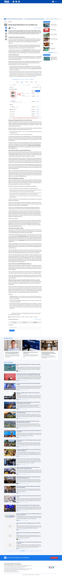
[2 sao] (36, 319)
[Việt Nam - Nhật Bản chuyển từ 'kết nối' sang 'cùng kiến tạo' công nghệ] (10, 395)
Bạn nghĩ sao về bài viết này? (13, 319)
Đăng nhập (55, 1)
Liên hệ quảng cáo (37, 574)
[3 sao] (38, 319)
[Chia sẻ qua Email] (6, 33)
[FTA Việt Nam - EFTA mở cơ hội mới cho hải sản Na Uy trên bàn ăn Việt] (10, 498)
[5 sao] (40, 319)
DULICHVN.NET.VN (7, 563)
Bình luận (6, 25)
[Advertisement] (31, 10)
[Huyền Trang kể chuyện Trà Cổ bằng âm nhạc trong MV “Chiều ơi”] (10, 526)
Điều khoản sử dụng (25, 574)
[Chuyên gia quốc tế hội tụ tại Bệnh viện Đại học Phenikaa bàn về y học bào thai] (10, 433)
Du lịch (26, 418)
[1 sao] (35, 319)
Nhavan (12, 27)
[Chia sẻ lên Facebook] (6, 31)
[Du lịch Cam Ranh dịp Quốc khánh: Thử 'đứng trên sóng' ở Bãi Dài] (10, 367)
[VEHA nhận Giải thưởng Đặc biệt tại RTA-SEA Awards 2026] (10, 508)
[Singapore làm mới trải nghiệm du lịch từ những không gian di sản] (10, 535)
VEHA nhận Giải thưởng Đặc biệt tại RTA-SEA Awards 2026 (27, 505)
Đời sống (27, 380)
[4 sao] (39, 319)
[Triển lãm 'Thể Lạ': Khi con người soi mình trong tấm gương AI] (10, 462)
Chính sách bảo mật (31, 574)
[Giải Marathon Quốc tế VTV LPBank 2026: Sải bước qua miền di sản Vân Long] (10, 443)
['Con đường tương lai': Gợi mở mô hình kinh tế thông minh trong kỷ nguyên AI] (10, 545)
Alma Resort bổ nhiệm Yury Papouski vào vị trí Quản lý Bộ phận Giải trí (12, 353)
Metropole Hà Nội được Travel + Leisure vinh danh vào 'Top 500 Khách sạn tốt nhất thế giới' (49, 353)
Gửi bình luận (12, 330)
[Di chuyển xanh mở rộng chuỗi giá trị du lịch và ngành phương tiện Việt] (10, 386)
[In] (6, 36)
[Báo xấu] (6, 39)
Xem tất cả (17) (50, 52)
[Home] (6, 28)
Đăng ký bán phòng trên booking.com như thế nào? (30, 353)
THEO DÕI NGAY (54, 557)
